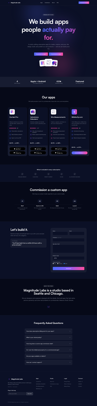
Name (54, 231)
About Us (52, 381)
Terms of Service (67, 383)
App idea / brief (56, 244)
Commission (47, 2)
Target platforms (56, 262)
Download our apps (41, 54)
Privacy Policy (67, 381)
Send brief (68, 268)
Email (70, 231)
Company (57, 237)
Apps (41, 2)
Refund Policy (67, 386)
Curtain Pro (38, 381)
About (53, 2)
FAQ (58, 2)
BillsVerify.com (39, 388)
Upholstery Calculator (40, 383)
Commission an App (54, 383)
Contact (80, 386)
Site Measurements (40, 386)
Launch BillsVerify (79, 152)
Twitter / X (80, 381)
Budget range (56, 255)
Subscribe (29, 393)
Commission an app (84, 2)
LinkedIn (80, 383)
